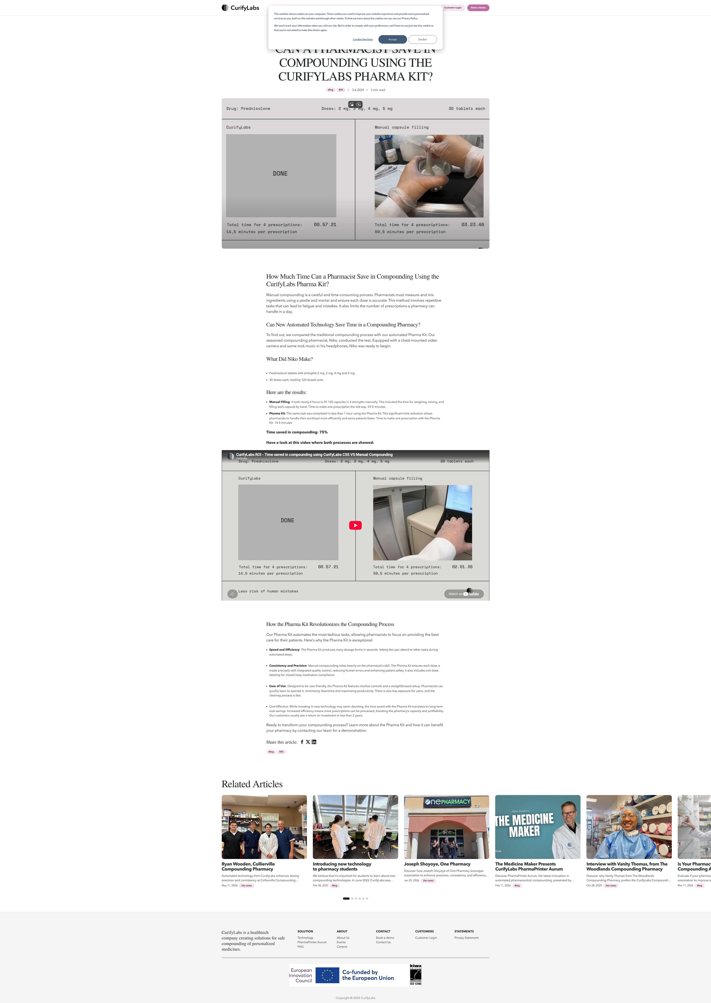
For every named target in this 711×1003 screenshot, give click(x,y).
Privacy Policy (409, 18)
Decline (422, 39)
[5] (363, 898)
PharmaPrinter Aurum (312, 942)
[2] (352, 898)
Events (341, 942)
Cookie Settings (363, 39)
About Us (343, 937)
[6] (367, 898)
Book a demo (385, 937)
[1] (346, 898)
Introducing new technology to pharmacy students (342, 867)
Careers (342, 946)
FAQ (301, 946)
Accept (392, 39)
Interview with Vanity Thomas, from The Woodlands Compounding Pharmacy (627, 867)
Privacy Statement (466, 937)
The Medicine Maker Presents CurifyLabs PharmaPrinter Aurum (529, 867)
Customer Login (426, 937)
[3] (356, 898)
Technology (305, 937)
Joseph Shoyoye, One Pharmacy (437, 864)
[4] (360, 898)
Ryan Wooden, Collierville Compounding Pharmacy (248, 867)
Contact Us (383, 942)
